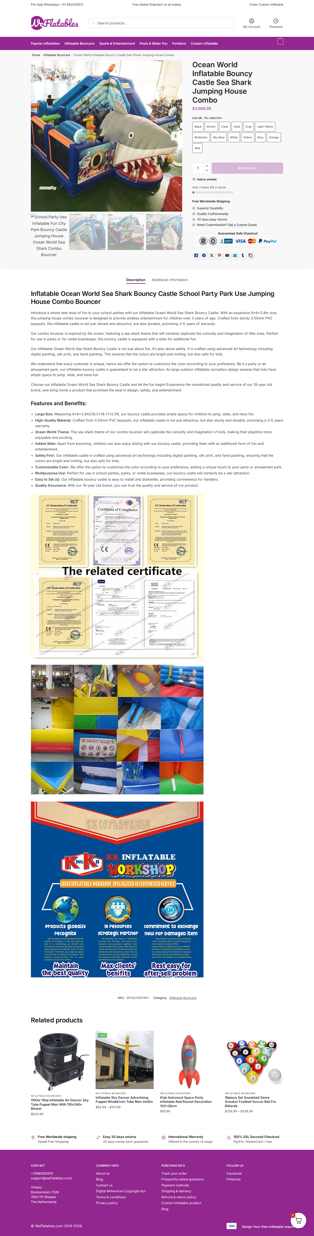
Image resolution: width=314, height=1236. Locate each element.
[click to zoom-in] (106, 136)
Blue (260, 137)
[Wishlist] (82, 1037)
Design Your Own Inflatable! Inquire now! (273, 1226)
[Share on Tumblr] (243, 255)
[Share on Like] (196, 255)
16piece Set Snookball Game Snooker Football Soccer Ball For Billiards (250, 1101)
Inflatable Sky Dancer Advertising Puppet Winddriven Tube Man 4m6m (124, 1099)
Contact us (104, 1185)
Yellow (247, 137)
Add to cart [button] (60, 1122)
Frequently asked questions (182, 1179)
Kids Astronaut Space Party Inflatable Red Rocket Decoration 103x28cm (186, 1101)
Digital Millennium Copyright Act (121, 1191)
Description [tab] (135, 280)
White (234, 137)
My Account (251, 26)
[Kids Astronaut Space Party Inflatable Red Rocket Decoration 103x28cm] (189, 1060)
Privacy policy (107, 1203)
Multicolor (201, 137)
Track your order (174, 1173)
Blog (99, 1179)
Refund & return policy (178, 1197)
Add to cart (247, 168)
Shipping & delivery (176, 1191)
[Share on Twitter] (212, 255)
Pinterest (234, 1179)
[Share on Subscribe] (235, 255)
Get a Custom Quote (242, 225)
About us (103, 1173)
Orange (274, 137)
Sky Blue (219, 137)
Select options (124, 1122)
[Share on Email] (227, 255)
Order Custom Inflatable (266, 4)
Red (197, 148)
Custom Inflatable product (181, 1203)
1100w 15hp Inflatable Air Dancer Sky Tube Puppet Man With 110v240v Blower (60, 1104)
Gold (237, 126)
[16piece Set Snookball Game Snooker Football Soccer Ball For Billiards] (254, 1060)
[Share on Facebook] (204, 255)
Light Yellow (265, 126)
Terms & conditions (111, 1197)
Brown (211, 126)
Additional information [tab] (170, 280)
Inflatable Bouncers (56, 55)
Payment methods (175, 1185)
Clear (224, 126)
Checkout (276, 26)
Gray (248, 126)
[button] (175, 136)
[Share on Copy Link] (250, 255)
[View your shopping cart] (279, 43)
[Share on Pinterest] (219, 255)
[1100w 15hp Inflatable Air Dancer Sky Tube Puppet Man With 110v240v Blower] (60, 1061)
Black (198, 126)
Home (36, 55)
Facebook (234, 1173)
